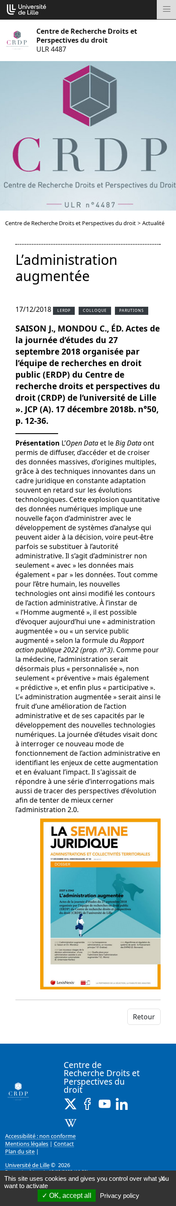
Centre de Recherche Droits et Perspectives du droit (70, 223)
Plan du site (20, 1151)
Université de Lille (27, 1165)
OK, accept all (69, 1195)
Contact (64, 1143)
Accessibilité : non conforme (40, 1136)
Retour (144, 1016)
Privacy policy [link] (119, 1195)
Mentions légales (26, 1143)
